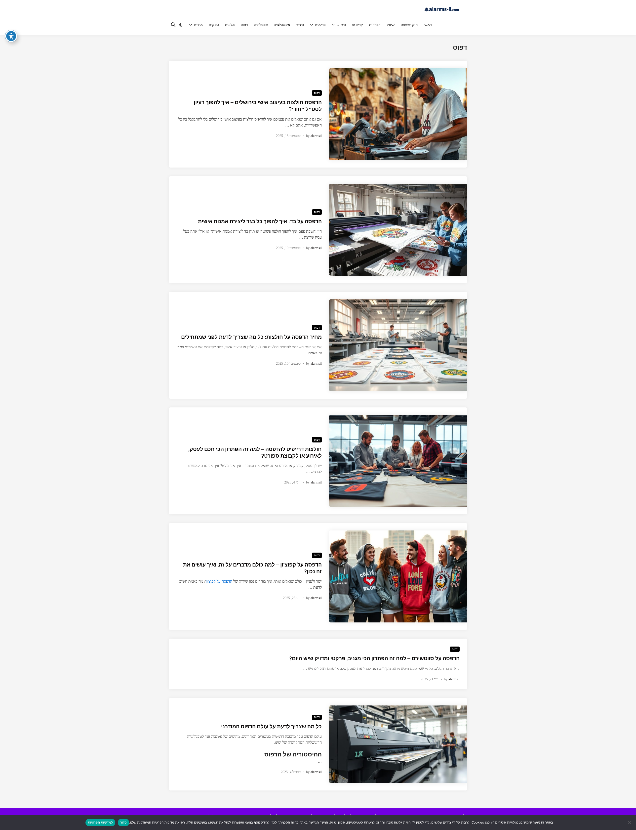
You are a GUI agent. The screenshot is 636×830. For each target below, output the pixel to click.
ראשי (428, 25)
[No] (629, 822)
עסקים (214, 25)
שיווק (391, 25)
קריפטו (357, 25)
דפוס (244, 25)
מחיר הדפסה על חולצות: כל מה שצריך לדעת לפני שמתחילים (251, 337)
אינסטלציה (282, 25)
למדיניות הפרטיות (100, 822)
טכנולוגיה (261, 25)
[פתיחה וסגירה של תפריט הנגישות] (11, 36)
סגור (123, 822)
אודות (198, 25)
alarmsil (316, 136)
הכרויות (375, 25)
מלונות (230, 25)
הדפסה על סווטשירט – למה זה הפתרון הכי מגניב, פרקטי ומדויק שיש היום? (374, 658)
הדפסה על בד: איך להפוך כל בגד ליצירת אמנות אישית (260, 221)
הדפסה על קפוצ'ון (219, 581)
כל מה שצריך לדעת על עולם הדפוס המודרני (271, 726)
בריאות (320, 25)
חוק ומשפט (409, 25)
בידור (300, 25)
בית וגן (341, 25)
